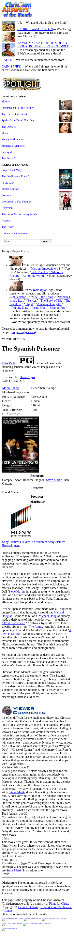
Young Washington (12, 139)
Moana (5, 133)
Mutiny (6, 101)
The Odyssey (9, 126)
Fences (32, 300)
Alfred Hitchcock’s (13, 623)
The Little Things (43, 297)
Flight (29, 304)
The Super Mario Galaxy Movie (19, 214)
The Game (35, 626)
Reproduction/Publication (56, 907)
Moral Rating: (11, 388)
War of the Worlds (33, 275)
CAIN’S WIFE (11, 66)
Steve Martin (54, 480)
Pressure (6, 195)
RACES (7, 60)
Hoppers (6, 220)
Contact (8, 910)
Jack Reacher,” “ (41, 272)
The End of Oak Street (14, 114)
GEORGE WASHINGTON (35, 29)
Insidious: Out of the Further (18, 107)
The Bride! (8, 226)
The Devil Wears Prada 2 (16, 176)
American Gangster (49, 304)
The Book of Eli (51, 300)
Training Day (19, 307)
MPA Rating (9, 363)
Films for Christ (59, 903)
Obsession (7, 207)
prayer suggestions (23, 332)
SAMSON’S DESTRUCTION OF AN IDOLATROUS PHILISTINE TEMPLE (43, 44)
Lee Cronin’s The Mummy (16, 201)
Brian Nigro (27, 377)
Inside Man (39, 307)
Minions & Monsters (13, 145)
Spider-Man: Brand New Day (18, 120)
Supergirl (7, 152)
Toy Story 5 (8, 158)
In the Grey (8, 182)
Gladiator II (21, 297)
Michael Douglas (49, 616)
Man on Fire (57, 307)
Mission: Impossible (43, 268)
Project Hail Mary (12, 170)
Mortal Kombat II (12, 188)
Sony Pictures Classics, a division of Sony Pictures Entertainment (33, 543)
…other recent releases (14, 233)
